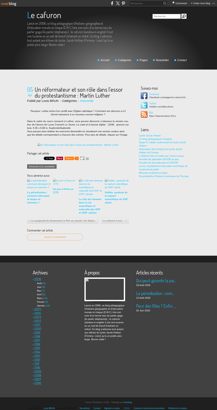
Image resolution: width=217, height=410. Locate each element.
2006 (37, 383)
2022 (37, 321)
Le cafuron (44, 14)
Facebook (154, 94)
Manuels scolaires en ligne (153, 172)
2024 (37, 313)
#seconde (86, 101)
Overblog (128, 402)
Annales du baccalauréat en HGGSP (158, 162)
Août (39, 283)
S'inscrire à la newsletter (42, 166)
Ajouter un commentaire (55, 237)
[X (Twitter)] (118, 3)
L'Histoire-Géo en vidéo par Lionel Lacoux (161, 155)
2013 (37, 356)
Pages (143, 60)
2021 (37, 325)
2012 (37, 360)
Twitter (152, 103)
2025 (37, 309)
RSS (151, 112)
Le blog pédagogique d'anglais (155, 139)
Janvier (41, 305)
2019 (37, 332)
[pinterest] (123, 3)
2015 (37, 348)
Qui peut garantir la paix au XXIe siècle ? (156, 280)
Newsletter (162, 60)
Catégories (124, 60)
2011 (36, 364)
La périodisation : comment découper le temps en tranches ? (156, 293)
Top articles (84, 408)
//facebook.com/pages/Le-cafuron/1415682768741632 (168, 97)
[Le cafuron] (104, 279)
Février (41, 302)
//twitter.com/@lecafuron (161, 106)
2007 (37, 379)
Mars (39, 298)
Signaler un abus (112, 408)
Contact (182, 60)
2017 (37, 340)
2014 (37, 352)
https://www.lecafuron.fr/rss (162, 116)
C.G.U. (127, 408)
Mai (39, 290)
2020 (37, 329)
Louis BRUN (49, 408)
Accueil (105, 60)
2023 (37, 317)
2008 (37, 375)
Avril (39, 294)
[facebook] (112, 3)
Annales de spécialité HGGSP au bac (159, 159)
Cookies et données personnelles (149, 408)
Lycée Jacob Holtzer (150, 135)
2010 (37, 367)
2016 (37, 344)
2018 (37, 336)
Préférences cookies (177, 408)
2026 (37, 279)
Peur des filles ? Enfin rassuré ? (156, 306)
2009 (37, 371)
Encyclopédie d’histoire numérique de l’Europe (164, 176)
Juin (39, 287)
